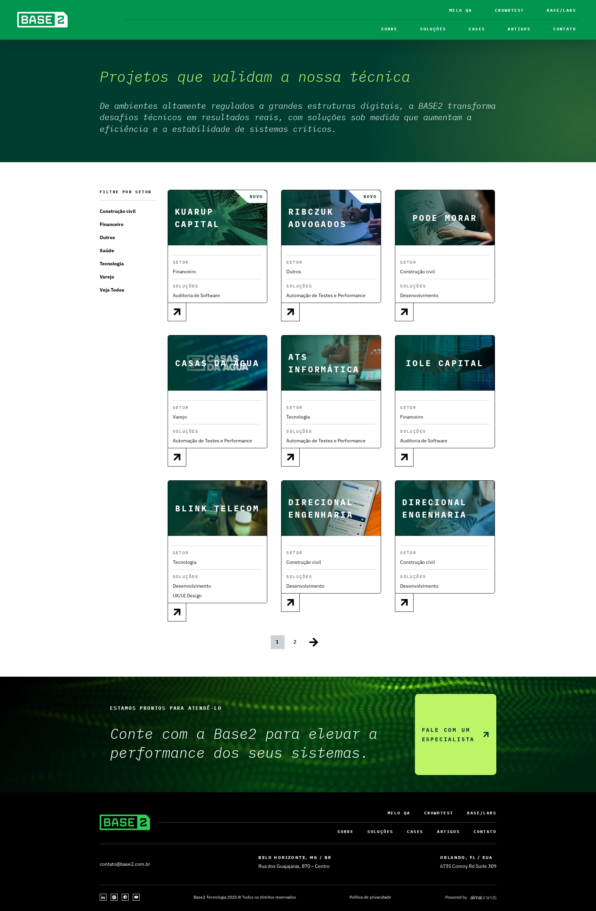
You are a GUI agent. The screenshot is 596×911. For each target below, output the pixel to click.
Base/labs (561, 10)
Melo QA (460, 10)
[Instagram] (114, 897)
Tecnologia (112, 263)
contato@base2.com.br (125, 864)
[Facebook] (125, 897)
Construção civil (118, 211)
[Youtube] (136, 897)
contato (564, 28)
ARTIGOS (519, 28)
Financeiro (111, 224)
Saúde (107, 250)
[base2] (42, 19)
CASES (477, 28)
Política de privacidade (370, 897)
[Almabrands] (470, 897)
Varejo (107, 276)
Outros (107, 237)
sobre (389, 28)
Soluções (433, 28)
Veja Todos (112, 289)
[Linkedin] (103, 897)
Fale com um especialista (448, 734)
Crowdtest (509, 10)
